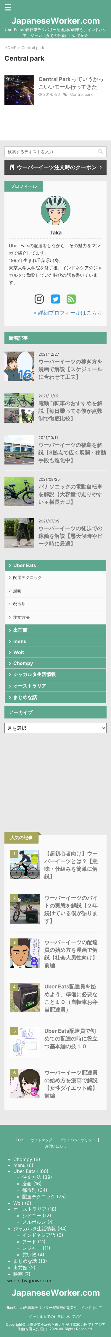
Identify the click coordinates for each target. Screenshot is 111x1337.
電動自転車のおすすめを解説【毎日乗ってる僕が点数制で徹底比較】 (70, 411)
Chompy (23, 663)
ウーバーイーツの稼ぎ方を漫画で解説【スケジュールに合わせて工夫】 (70, 369)
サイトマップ (41, 1140)
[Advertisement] (55, 773)
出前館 (20, 630)
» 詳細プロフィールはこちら (68, 313)
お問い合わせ (55, 1146)
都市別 (19, 603)
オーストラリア (29, 686)
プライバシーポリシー (77, 1140)
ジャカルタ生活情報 (34, 674)
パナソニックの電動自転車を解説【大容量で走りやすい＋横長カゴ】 (70, 494)
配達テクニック (27, 577)
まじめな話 (25, 697)
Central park (81, 94)
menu (20, 641)
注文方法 (21, 617)
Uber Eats (24, 565)
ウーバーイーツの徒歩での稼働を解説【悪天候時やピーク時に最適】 (70, 536)
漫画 (17, 590)
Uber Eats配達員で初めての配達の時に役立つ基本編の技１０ (71, 1038)
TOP (19, 1140)
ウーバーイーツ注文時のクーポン (57, 167)
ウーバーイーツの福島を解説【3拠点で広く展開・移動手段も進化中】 (72, 452)
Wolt (18, 652)
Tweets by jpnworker (28, 1280)
